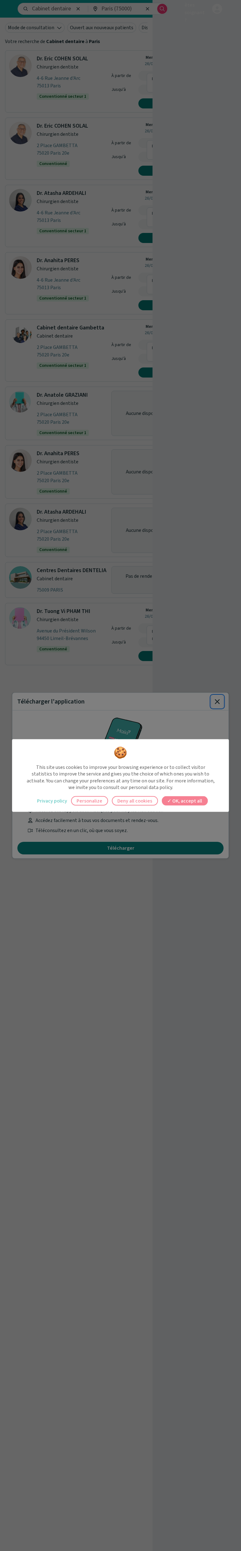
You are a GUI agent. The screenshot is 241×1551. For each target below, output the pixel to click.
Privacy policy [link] (52, 800)
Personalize (89, 800)
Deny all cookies (134, 800)
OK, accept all (186, 800)
